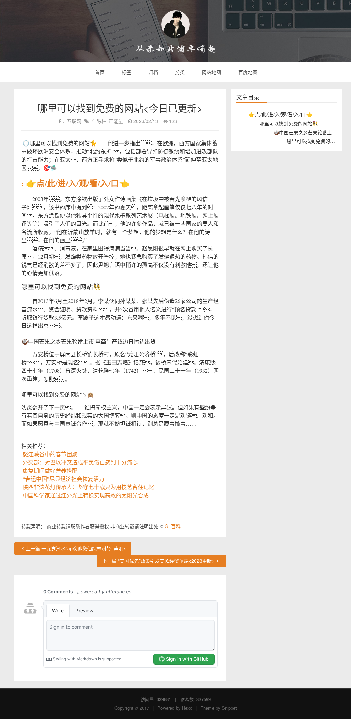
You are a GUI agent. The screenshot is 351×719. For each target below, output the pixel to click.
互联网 (74, 120)
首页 (99, 72)
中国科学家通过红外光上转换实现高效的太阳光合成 (86, 495)
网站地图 (211, 72)
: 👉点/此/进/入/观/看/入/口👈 (75, 183)
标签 (125, 72)
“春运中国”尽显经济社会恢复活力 (63, 478)
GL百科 (173, 526)
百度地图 (247, 72)
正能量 (116, 120)
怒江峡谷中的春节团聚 (50, 454)
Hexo (187, 708)
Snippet (229, 708)
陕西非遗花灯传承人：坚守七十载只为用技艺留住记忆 (88, 487)
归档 (152, 72)
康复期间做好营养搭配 (50, 470)
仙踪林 (99, 120)
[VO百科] (175, 24)
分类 (179, 72)
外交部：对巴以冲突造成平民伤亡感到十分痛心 (80, 462)
